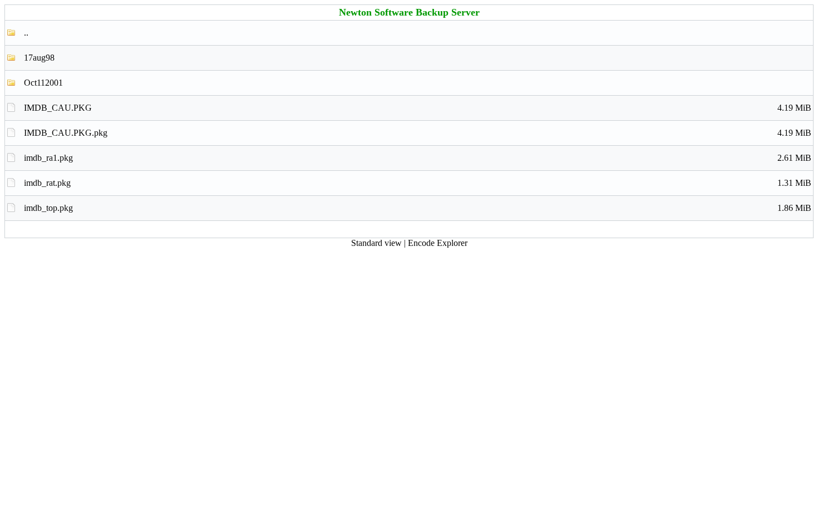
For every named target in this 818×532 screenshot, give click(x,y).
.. (26, 32)
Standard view (376, 243)
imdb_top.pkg (417, 208)
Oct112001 (43, 82)
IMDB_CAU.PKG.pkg (417, 132)
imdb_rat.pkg (417, 183)
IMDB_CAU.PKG (417, 107)
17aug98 (39, 57)
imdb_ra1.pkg (417, 157)
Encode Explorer (437, 243)
